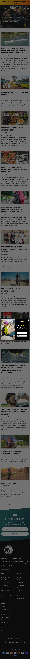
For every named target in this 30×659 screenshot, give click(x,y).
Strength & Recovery (22, 335)
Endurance (22, 333)
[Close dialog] (28, 320)
